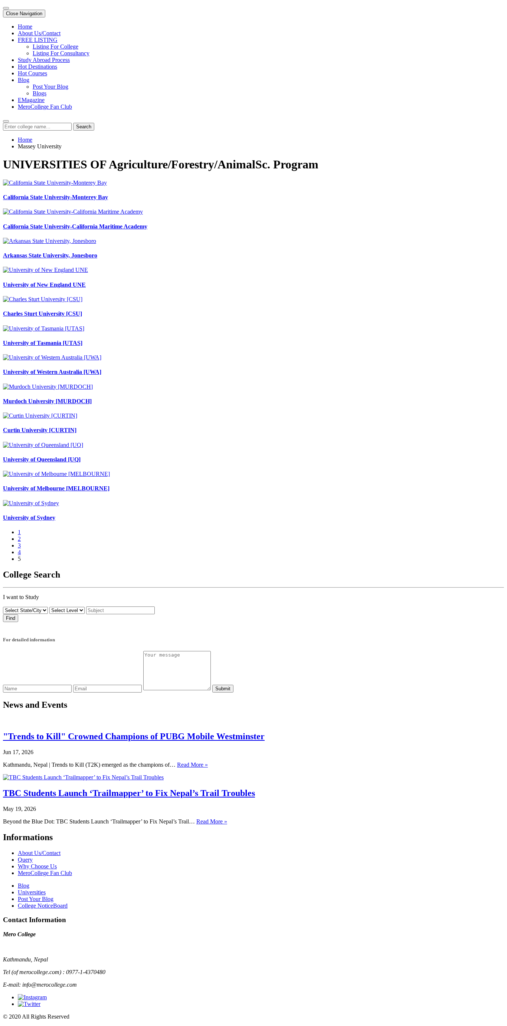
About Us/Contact (39, 33)
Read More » (192, 765)
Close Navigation (24, 13)
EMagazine (31, 100)
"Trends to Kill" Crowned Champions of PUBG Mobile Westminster (134, 736)
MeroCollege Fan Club (45, 106)
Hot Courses (32, 73)
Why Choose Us (37, 866)
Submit (222, 688)
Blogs (39, 93)
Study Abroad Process (44, 60)
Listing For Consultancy (61, 53)
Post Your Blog (50, 86)
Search (83, 126)
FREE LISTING (38, 40)
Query (25, 859)
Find (10, 618)
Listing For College (55, 46)
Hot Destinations (37, 66)
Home (25, 26)
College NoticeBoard (43, 905)
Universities (32, 892)
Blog (23, 80)
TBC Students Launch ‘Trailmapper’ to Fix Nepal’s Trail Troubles (129, 793)
